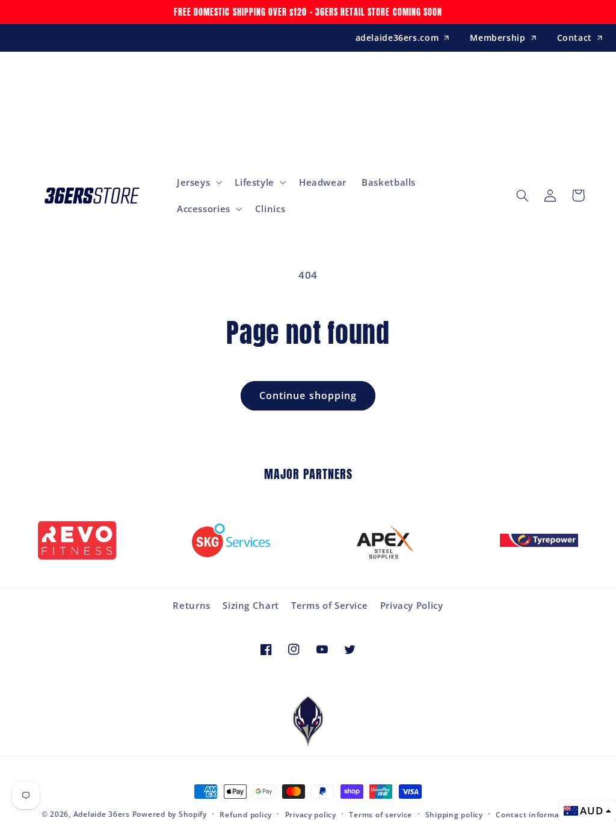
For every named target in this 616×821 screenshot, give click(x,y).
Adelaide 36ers (101, 814)
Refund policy (246, 814)
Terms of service (380, 814)
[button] (198, 182)
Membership (497, 37)
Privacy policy (310, 814)
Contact (574, 37)
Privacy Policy (411, 605)
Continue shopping (308, 395)
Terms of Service (329, 605)
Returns (191, 605)
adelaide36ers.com (397, 37)
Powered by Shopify (169, 814)
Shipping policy (454, 814)
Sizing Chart (251, 605)
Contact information (535, 814)
